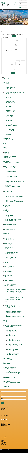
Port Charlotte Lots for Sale (9, 115)
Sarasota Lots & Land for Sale (10, 119)
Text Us (14, 6)
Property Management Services (7, 205)
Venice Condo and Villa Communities (9, 368)
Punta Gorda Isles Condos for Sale (10, 102)
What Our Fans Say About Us (7, 381)
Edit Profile (16, 450)
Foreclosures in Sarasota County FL (9, 285)
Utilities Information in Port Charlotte (9, 204)
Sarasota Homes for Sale (9, 134)
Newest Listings (6, 248)
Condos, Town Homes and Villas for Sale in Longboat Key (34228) (15, 291)
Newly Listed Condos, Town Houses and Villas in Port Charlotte (14, 196)
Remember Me (3, 401)
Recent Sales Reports (6, 233)
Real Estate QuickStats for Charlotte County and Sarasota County (13, 325)
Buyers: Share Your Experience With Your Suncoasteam (12, 382)
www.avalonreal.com (3, 444)
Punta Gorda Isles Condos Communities (9, 229)
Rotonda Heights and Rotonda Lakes (9, 261)
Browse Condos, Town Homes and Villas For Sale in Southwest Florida (14, 92)
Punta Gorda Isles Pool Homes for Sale (11, 228)
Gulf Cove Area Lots (8, 182)
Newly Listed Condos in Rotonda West (11, 249)
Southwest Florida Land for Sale (10, 121)
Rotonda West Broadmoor (7, 267)
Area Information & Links (6, 82)
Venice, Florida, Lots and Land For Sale (9, 377)
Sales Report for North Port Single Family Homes (13, 340)
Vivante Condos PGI (5, 378)
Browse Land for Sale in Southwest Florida (10, 110)
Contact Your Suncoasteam (6, 142)
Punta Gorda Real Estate (6, 210)
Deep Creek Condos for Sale (9, 215)
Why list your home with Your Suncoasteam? (10, 156)
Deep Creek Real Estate (7, 211)
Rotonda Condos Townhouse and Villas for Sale (10, 258)
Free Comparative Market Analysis (8, 157)
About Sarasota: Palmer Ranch (8, 280)
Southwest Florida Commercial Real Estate (8, 359)
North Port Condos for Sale (9, 98)
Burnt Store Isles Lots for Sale (10, 111)
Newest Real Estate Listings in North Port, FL (10, 167)
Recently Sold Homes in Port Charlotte (11, 200)
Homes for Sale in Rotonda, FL (8, 247)
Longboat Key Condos (9, 97)
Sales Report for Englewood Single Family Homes (14, 339)
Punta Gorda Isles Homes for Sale (8, 225)
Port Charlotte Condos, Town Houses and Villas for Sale (11, 190)
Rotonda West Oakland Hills (8, 270)
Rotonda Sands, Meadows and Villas (9, 266)
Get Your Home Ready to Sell (8, 153)
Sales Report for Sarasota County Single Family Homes (14, 344)
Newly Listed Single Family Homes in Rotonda (12, 252)
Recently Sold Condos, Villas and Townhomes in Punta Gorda (12, 219)
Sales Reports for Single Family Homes (11, 336)
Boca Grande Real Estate (7, 238)
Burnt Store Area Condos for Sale (10, 93)
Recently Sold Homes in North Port (10, 175)
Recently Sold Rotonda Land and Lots (11, 257)
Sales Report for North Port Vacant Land (12, 350)
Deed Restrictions (6, 83)
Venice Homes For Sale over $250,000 (11, 376)
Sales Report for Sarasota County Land (12, 354)
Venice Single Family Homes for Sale (9, 371)
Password (2, 398)
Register (4, 234)
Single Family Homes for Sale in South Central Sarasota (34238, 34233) (15, 316)
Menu (2, 9)
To (19, 64)
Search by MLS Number (6, 321)
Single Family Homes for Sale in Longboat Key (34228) (13, 308)
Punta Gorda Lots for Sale (9, 116)
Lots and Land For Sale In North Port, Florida (10, 166)
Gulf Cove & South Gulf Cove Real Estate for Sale (11, 180)
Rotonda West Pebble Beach (8, 271)
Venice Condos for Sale (9, 106)
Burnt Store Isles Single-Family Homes (11, 124)
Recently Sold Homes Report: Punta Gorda (10, 220)
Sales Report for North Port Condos (12, 330)
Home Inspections (6, 152)
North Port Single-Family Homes (10, 129)
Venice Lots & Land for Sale (9, 120)
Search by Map (5, 320)
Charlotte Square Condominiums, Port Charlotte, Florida (13, 186)
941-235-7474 (14, 2)
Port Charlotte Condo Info (7, 185)
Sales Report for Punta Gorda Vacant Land (13, 353)
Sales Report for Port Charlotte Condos (12, 331)
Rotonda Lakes (6, 262)
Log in (13, 450)
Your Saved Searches (6, 386)
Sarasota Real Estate (5, 276)
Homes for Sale (5, 148)
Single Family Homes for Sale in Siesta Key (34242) (13, 315)
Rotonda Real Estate (5, 237)
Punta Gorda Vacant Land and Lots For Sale (10, 224)
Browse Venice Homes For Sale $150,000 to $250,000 (13, 372)
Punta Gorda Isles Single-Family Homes (11, 133)
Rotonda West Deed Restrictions (10, 87)
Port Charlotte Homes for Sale (8, 187)
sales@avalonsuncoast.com (6, 424)
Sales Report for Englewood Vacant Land (12, 349)
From (14, 64)
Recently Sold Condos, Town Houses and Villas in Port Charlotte (14, 201)
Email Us (14, 4)
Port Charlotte (4, 177)
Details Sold (4, 143)
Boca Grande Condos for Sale (10, 239)
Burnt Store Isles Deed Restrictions (10, 84)
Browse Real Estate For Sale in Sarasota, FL (10, 284)
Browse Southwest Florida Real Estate (8, 91)
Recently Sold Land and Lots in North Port (11, 176)
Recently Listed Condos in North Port (11, 171)
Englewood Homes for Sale (8, 244)
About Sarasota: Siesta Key (8, 281)
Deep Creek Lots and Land (9, 216)
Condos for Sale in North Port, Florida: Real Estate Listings (12, 162)
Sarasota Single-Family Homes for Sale (9, 305)
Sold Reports (4, 324)
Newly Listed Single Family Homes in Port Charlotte (13, 195)
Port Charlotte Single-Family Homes (10, 130)
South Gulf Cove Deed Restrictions (10, 88)
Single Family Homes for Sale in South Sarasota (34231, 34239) (14, 317)
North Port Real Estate (6, 161)
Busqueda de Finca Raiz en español (8, 139)
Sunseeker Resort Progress (6, 363)
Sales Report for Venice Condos (11, 335)
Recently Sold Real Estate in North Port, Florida (10, 172)
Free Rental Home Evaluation (8, 206)
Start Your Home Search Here (4, 407)
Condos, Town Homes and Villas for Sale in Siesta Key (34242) (14, 299)
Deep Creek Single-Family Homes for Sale (11, 125)
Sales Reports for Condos (9, 326)
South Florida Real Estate (6, 358)
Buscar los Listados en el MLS (7, 138)
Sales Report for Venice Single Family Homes (13, 345)
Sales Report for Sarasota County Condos (13, 334)
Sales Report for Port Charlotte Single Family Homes (14, 341)
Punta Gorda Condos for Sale (10, 101)
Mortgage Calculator (3, 408)
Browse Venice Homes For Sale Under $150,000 (12, 373)
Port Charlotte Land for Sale (8, 191)
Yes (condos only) (17, 70)
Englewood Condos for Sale (8, 243)
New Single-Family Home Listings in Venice (10, 367)
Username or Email (3, 395)
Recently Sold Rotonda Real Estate (9, 253)
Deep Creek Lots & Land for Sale (10, 112)
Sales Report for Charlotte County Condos (13, 327)
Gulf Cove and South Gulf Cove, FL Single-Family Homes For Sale (15, 181)
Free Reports (4, 147)
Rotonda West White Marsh (8, 275)
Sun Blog (4, 362)
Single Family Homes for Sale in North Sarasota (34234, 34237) (14, 311)
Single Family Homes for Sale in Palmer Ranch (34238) (13, 312)
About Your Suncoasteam (6, 78)
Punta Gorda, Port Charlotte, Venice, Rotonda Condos (13, 107)
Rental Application (6, 209)
